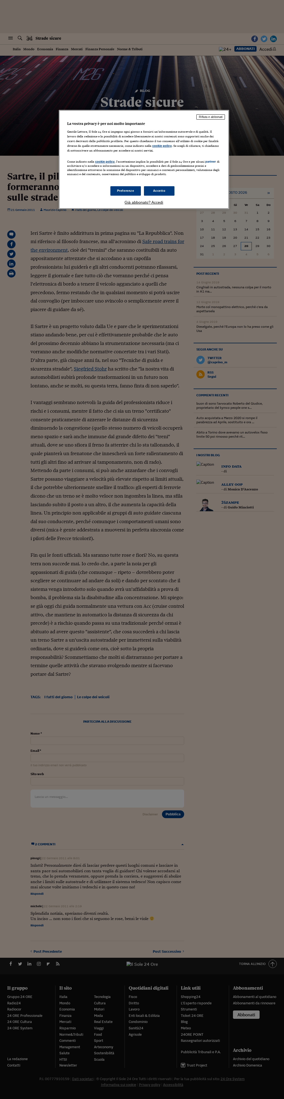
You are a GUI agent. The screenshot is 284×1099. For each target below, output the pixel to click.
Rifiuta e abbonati (210, 117)
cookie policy (162, 145)
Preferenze (125, 190)
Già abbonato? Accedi (144, 202)
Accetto (159, 190)
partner (210, 161)
